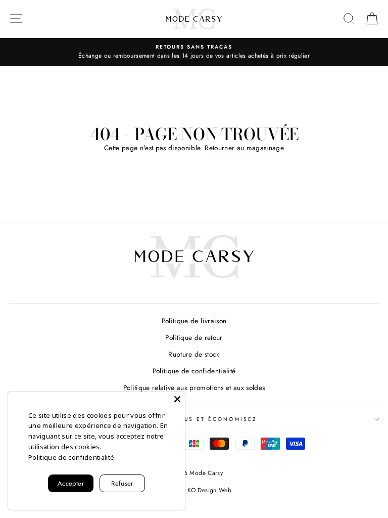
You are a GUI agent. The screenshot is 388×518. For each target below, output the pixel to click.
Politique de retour (193, 337)
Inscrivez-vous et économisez (194, 419)
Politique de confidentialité (194, 371)
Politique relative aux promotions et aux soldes (194, 387)
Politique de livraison (194, 321)
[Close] (177, 399)
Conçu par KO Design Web (194, 490)
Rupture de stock (193, 354)
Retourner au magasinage (244, 148)
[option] (194, 52)
